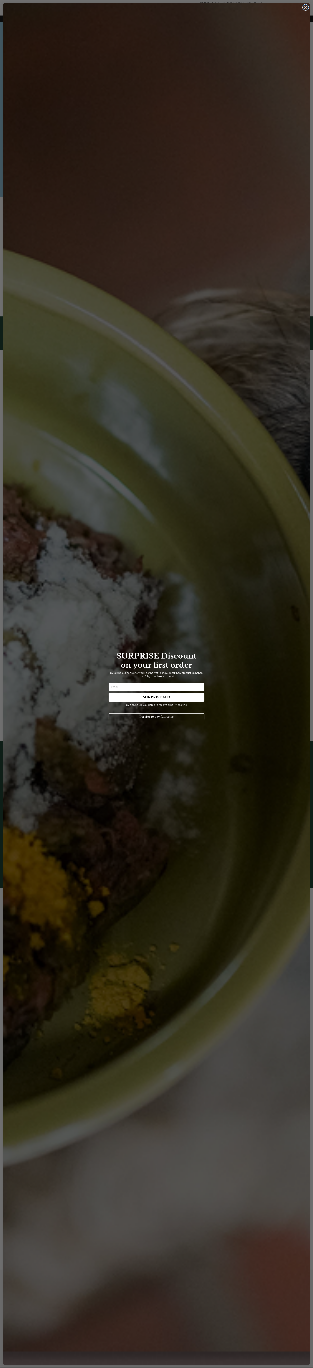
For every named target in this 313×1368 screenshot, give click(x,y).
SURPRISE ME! (156, 697)
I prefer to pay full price (157, 716)
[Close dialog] (305, 7)
